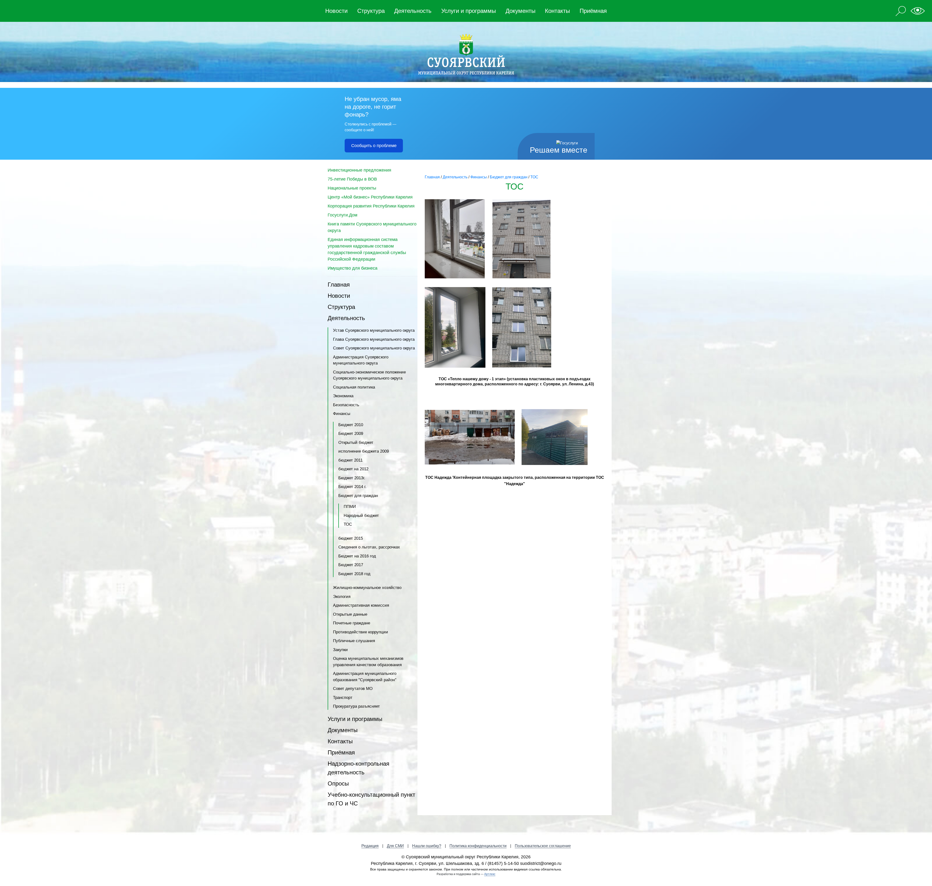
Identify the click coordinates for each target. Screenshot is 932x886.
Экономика (343, 396)
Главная (339, 284)
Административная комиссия (361, 605)
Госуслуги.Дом (342, 215)
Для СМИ (395, 846)
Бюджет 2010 (350, 424)
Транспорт (342, 697)
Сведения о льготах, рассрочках (369, 547)
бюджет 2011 (350, 460)
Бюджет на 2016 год (357, 556)
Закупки (340, 649)
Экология (341, 596)
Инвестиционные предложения (359, 170)
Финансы (341, 413)
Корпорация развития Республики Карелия (371, 206)
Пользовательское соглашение (543, 846)
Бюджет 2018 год (354, 573)
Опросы (338, 783)
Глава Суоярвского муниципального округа (374, 339)
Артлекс (489, 874)
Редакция (370, 846)
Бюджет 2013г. (351, 478)
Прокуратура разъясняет (356, 706)
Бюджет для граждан (358, 495)
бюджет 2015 (350, 538)
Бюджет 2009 (350, 433)
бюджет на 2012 (353, 469)
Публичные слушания (354, 640)
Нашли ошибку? (426, 846)
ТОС (348, 524)
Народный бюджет (361, 515)
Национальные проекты (352, 188)
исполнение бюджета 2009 (363, 451)
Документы (520, 11)
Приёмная (593, 11)
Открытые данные (350, 614)
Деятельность (413, 11)
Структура (371, 11)
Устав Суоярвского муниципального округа (374, 330)
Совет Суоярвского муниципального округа (374, 348)
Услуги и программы (468, 11)
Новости (336, 11)
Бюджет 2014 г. (352, 486)
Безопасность (346, 405)
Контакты (557, 11)
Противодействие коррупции (360, 632)
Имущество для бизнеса (352, 268)
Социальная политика (354, 387)
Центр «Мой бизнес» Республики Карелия (370, 197)
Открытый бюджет (355, 442)
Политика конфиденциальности (478, 846)
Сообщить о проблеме (374, 145)
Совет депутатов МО (353, 688)
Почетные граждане (351, 623)
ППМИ (350, 506)
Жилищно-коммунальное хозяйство (367, 587)
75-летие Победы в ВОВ (352, 179)
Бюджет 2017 (350, 565)
